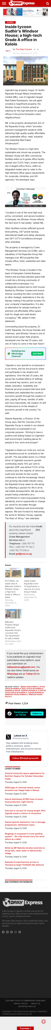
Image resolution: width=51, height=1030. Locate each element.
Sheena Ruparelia (29, 690)
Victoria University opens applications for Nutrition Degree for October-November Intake (25, 776)
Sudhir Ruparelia (36, 693)
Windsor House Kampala (16, 694)
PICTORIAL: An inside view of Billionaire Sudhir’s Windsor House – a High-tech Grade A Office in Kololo (13, 589)
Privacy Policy (21, 1004)
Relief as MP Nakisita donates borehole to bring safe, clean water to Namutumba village (25, 850)
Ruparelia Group (12, 690)
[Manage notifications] (43, 1021)
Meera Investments (29, 687)
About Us (35, 1004)
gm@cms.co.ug (24, 553)
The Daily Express (24, 49)
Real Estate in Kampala (32, 689)
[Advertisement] (25, 964)
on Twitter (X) (30, 673)
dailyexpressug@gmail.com (21, 667)
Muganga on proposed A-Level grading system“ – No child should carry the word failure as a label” (24, 836)
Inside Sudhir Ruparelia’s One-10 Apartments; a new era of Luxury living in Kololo (32, 586)
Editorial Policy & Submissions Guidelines (25, 1001)
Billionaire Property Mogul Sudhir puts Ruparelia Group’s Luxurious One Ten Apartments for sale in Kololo (13, 630)
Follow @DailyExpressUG (25, 758)
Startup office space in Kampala (25, 691)
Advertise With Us (26, 1006)
